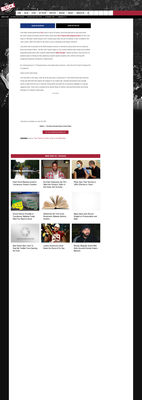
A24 (42, 33)
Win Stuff (53, 13)
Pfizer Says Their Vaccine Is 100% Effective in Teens (85, 183)
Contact (70, 13)
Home (19, 13)
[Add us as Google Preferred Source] (96, 13)
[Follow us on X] (110, 13)
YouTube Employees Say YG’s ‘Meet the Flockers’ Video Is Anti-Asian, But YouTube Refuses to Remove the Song (55, 184)
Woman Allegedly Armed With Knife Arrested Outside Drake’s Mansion (86, 248)
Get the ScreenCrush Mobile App (55, 132)
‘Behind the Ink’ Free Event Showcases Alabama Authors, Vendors (55, 216)
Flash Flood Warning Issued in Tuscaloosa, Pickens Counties (25, 183)
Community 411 (62, 17)
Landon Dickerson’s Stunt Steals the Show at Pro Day (54, 246)
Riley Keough (60, 53)
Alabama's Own (50, 17)
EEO (88, 13)
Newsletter (80, 13)
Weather (62, 13)
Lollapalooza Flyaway (17, 17)
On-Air (26, 13)
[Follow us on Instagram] (105, 13)
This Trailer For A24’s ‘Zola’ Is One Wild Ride (49, 138)
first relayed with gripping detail (69, 36)
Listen (33, 13)
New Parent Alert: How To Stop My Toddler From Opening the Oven (25, 248)
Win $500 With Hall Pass (34, 17)
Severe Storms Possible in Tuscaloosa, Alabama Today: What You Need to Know (24, 216)
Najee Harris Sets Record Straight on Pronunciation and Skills (85, 216)
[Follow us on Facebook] (101, 13)
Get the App (42, 13)
